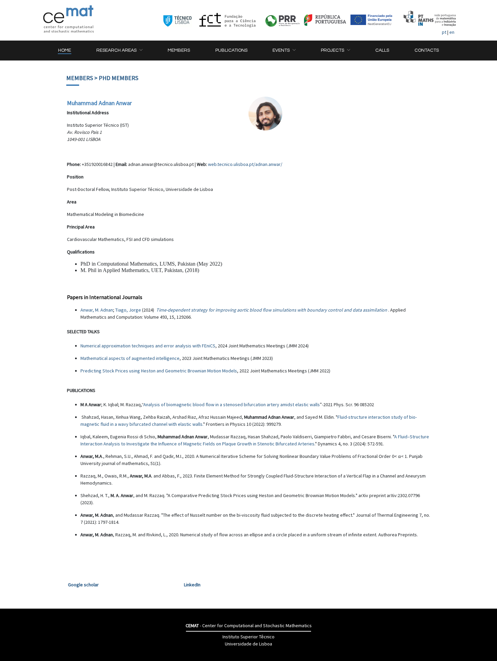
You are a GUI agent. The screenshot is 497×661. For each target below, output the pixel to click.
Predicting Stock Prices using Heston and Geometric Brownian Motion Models (158, 371)
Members (79, 78)
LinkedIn (192, 585)
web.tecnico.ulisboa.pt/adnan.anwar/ (245, 164)
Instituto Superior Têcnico (248, 637)
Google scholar (83, 585)
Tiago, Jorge (128, 310)
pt (444, 32)
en (451, 32)
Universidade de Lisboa (248, 644)
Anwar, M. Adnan (96, 310)
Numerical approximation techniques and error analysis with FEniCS (147, 346)
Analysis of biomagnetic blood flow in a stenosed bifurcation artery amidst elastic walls (231, 404)
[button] (119, 50)
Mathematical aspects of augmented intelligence (130, 358)
